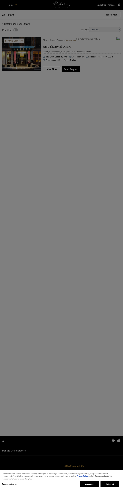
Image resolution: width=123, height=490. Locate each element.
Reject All (110, 484)
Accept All (89, 484)
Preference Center (9, 484)
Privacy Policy (82, 476)
